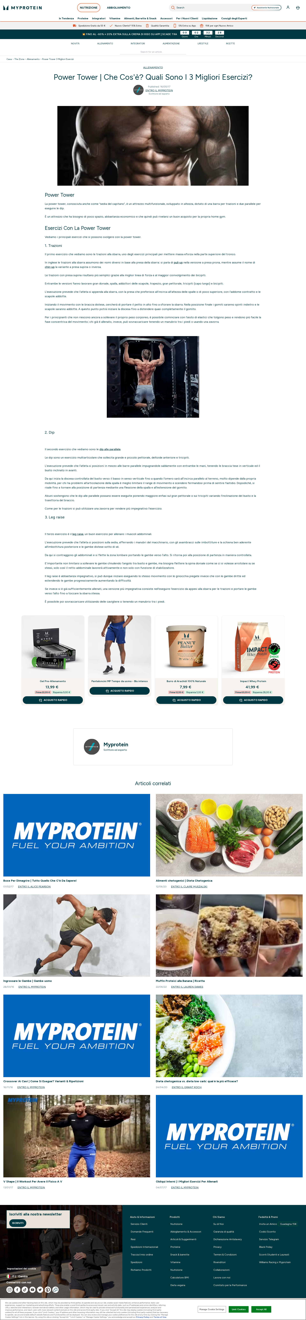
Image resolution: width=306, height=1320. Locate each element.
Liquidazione (209, 18)
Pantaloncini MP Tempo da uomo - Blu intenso (119, 681)
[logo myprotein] (22, 7)
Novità (75, 43)
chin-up (50, 267)
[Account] (288, 7)
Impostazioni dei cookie (21, 1268)
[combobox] (225, 7)
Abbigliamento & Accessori (185, 1231)
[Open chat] (55, 1290)
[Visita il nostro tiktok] (25, 1290)
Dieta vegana (177, 1285)
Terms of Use (159, 1317)
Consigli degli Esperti (234, 18)
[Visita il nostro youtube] (32, 1290)
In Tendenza (66, 18)
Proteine (83, 18)
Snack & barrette (179, 1254)
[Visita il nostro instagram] (9, 1290)
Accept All (261, 1309)
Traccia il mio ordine (142, 1254)
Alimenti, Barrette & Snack (140, 18)
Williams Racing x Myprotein (275, 1262)
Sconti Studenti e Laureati (274, 1254)
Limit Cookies (239, 1309)
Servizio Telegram (269, 1239)
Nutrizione (176, 1224)
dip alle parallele (109, 449)
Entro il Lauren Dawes (187, 986)
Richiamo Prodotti (141, 1270)
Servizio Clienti (139, 1224)
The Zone (19, 59)
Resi (133, 1239)
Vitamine (114, 18)
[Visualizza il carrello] (298, 7)
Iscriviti (17, 1223)
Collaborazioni (221, 1270)
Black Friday (265, 1247)
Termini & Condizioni (225, 1254)
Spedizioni (136, 1262)
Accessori (166, 18)
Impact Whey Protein (253, 681)
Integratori (99, 18)
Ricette (230, 43)
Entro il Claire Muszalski (189, 886)
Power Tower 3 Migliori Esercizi (58, 59)
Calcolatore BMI (179, 1277)
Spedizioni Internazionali (144, 1247)
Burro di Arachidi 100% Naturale (186, 681)
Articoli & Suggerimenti (183, 1239)
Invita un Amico (278, 1224)
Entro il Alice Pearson (34, 886)
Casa (9, 59)
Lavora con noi (221, 1277)
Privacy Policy (142, 1317)
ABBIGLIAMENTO (118, 7)
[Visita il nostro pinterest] (48, 1290)
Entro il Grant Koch (187, 1087)
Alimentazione (171, 43)
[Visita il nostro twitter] (40, 1290)
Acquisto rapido (55, 700)
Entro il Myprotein (159, 90)
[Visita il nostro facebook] (17, 1290)
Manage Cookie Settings (212, 1309)
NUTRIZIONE (88, 7)
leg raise (77, 534)
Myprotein (116, 744)
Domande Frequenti (142, 1231)
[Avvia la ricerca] (173, 7)
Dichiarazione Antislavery (227, 1239)
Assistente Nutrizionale (268, 8)
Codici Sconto (267, 1231)
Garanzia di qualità (223, 1231)
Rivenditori (219, 1262)
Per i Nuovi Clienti (187, 18)
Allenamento (105, 43)
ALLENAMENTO (153, 67)
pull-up (178, 262)
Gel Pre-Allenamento (53, 681)
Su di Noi (218, 1224)
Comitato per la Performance (230, 1285)
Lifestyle (203, 43)
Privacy (217, 1247)
